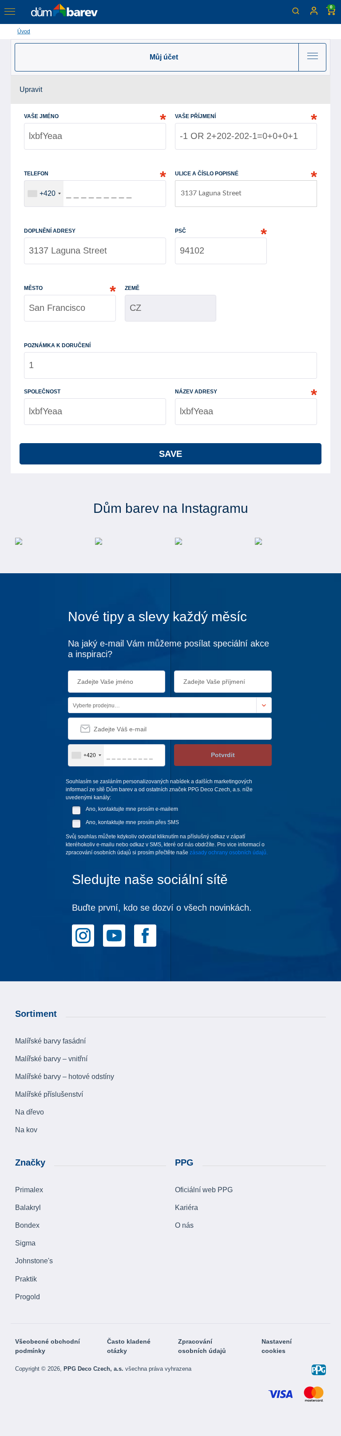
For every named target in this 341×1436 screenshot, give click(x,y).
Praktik (26, 1279)
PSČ (180, 231)
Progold (27, 1297)
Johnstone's (34, 1261)
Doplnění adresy (49, 231)
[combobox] (43, 193)
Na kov (26, 1130)
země (132, 288)
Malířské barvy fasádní (50, 1041)
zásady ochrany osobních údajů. (229, 852)
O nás (184, 1225)
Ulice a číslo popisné (206, 174)
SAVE (170, 454)
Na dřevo (29, 1112)
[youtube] (114, 935)
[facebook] (145, 935)
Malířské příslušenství (49, 1094)
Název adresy (196, 392)
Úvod (23, 31)
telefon (36, 174)
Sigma (25, 1243)
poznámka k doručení (57, 345)
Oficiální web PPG (204, 1190)
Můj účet (164, 57)
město (33, 288)
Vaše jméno (41, 116)
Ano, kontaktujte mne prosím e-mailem (132, 809)
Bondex (27, 1225)
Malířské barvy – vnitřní (51, 1059)
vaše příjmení (195, 116)
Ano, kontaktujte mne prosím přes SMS (132, 822)
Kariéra (186, 1207)
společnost (42, 392)
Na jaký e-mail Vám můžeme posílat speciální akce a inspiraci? (168, 649)
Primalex (29, 1190)
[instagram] (83, 935)
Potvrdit (223, 754)
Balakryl (28, 1207)
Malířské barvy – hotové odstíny (64, 1076)
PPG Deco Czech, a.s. (94, 1368)
